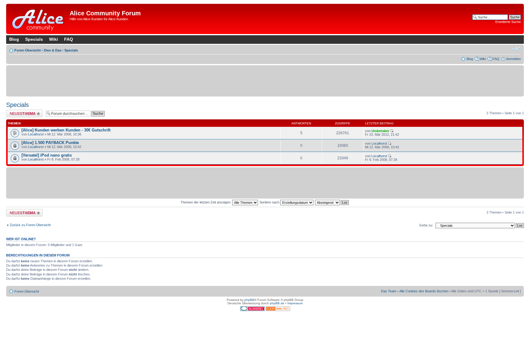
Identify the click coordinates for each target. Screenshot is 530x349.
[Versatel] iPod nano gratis (46, 155)
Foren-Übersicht (27, 50)
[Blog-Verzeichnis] (253, 310)
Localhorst (36, 134)
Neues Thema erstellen (23, 111)
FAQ (68, 39)
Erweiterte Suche (508, 22)
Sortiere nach (269, 202)
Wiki (53, 39)
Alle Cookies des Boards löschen (423, 291)
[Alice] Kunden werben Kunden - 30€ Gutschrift (65, 130)
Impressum (295, 303)
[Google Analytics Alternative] (278, 310)
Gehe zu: (426, 225)
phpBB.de (277, 303)
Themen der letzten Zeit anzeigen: (206, 202)
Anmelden (513, 59)
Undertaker (380, 131)
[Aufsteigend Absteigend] (332, 202)
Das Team (388, 291)
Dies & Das (52, 50)
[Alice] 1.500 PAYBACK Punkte (50, 142)
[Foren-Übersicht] (39, 18)
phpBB (249, 300)
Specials (34, 39)
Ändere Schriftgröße (516, 49)
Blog (14, 39)
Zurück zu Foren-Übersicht (30, 225)
